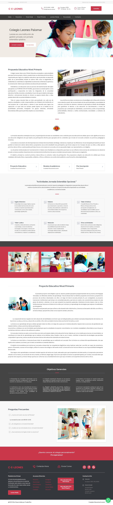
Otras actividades (87, 223)
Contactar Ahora (43, 466)
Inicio (9, 17)
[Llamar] (42, 8)
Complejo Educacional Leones (97, 502)
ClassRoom (48, 484)
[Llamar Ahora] (34, 466)
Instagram (48, 479)
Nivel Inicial (29, 17)
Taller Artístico (86, 202)
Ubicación (48, 489)
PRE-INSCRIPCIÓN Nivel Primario (65, 487)
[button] (108, 500)
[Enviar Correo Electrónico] (59, 466)
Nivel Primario (41, 17)
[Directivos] (69, 166)
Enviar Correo (66, 466)
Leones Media (54, 17)
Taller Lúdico (19, 223)
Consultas (96, 8)
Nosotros (19, 17)
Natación (51, 223)
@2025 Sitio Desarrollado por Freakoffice (19, 502)
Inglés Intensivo (20, 202)
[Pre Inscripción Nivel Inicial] (102, 166)
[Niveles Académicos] (36, 166)
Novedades (67, 17)
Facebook (48, 482)
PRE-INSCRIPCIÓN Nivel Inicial (65, 480)
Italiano (50, 202)
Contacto (78, 17)
